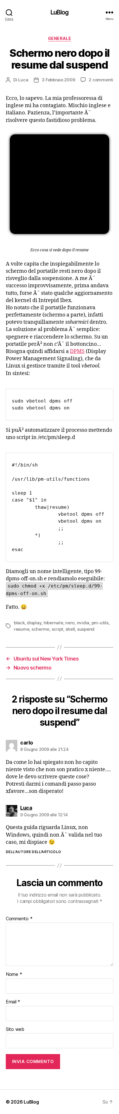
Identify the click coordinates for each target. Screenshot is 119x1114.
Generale (59, 38)
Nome (14, 974)
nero (70, 622)
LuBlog (60, 12)
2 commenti (101, 80)
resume (21, 629)
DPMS (77, 351)
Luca (23, 80)
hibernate (53, 622)
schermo (40, 629)
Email (13, 1002)
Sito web (15, 1029)
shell (70, 629)
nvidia (83, 622)
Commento (19, 918)
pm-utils (100, 622)
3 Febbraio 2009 (58, 80)
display (34, 622)
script (57, 629)
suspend (85, 629)
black (19, 622)
